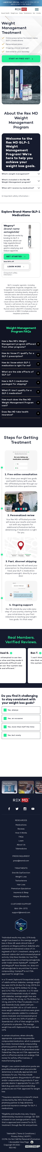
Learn (21, 841)
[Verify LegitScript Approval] (21, 925)
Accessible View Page (19, 1142)
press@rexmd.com (21, 861)
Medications (21, 825)
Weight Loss (14, 13)
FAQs (21, 837)
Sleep (21, 13)
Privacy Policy (17, 1136)
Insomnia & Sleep (21, 892)
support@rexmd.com (21, 912)
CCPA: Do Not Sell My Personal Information (21, 1139)
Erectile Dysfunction (21, 873)
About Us (21, 845)
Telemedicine (21, 849)
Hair (34, 13)
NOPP (27, 1136)
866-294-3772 (21, 908)
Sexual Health (5, 13)
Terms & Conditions (25, 1133)
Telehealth (11, 1133)
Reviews (21, 829)
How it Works (21, 833)
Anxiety (38, 13)
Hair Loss (21, 884)
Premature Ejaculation (21, 888)
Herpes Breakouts (21, 896)
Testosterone (28, 13)
